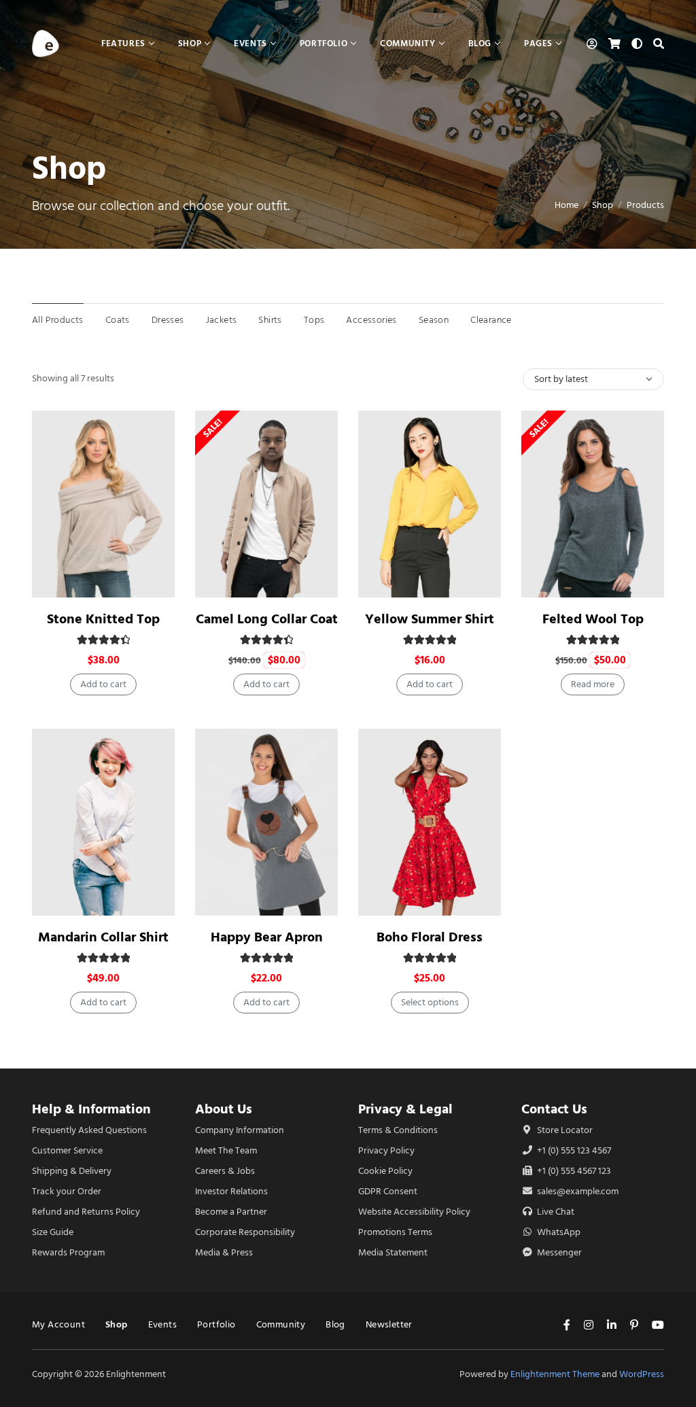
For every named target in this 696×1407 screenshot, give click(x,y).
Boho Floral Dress (430, 937)
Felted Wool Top (593, 619)
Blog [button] (479, 43)
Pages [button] (538, 43)
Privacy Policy (386, 1150)
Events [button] (250, 43)
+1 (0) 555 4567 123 (573, 1170)
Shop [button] (189, 43)
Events (162, 1324)
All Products (58, 319)
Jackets (221, 319)
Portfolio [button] (323, 43)
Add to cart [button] (103, 684)
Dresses (168, 319)
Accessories (371, 319)
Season (434, 319)
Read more (592, 684)
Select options (430, 1002)
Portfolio (216, 1324)
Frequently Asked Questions (89, 1130)
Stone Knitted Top (103, 619)
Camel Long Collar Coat (267, 619)
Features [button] (123, 43)
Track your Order (66, 1191)
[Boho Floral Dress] (429, 822)
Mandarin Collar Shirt (103, 937)
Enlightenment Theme (554, 1374)
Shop (602, 204)
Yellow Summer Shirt (429, 619)
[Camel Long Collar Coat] (266, 504)
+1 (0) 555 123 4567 (573, 1150)
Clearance (491, 319)
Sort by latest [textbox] (561, 378)
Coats (117, 319)
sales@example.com (578, 1191)
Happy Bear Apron (267, 937)
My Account (58, 1324)
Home (566, 204)
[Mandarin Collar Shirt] (103, 822)
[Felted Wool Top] (592, 504)
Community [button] (407, 43)
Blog (335, 1324)
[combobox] (593, 379)
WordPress (641, 1374)
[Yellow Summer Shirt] (429, 504)
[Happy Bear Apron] (266, 822)
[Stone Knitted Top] (103, 504)
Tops (314, 319)
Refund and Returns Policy (86, 1211)
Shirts (269, 319)
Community (281, 1324)
